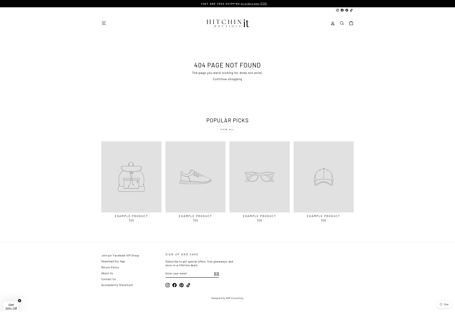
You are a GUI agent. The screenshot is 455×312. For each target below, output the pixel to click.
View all (227, 129)
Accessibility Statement (117, 285)
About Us (107, 273)
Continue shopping (227, 79)
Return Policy (110, 267)
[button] (11, 307)
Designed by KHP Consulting (227, 298)
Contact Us (108, 279)
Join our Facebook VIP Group (120, 255)
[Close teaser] (19, 300)
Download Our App (113, 261)
